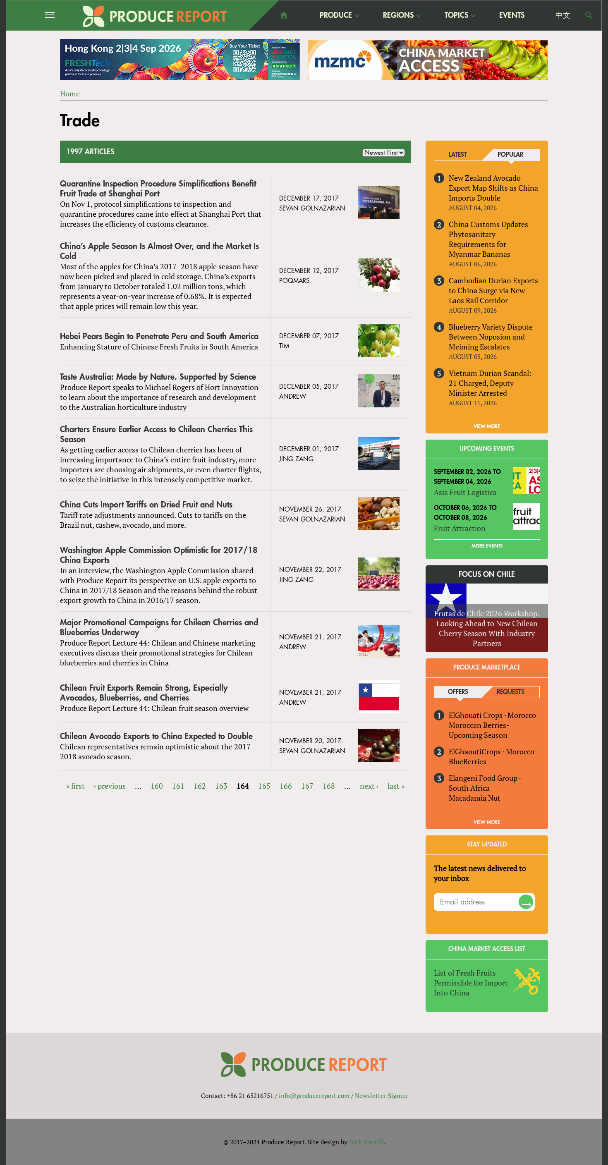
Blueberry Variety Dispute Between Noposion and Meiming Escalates (491, 337)
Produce (336, 16)
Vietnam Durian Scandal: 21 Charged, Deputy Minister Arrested (490, 383)
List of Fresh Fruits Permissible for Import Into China (471, 983)
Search (589, 15)
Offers (458, 692)
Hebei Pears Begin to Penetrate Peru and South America (159, 336)
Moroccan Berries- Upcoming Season (479, 730)
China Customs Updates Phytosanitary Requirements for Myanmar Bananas (488, 239)
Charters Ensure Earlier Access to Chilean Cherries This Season (156, 434)
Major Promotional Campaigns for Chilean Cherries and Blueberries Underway (159, 627)
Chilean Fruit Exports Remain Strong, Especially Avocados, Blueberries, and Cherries (143, 693)
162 (200, 786)
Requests (510, 692)
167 (307, 786)
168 (329, 786)
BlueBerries (467, 761)
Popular (510, 155)
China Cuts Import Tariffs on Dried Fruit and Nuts (146, 504)
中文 (562, 15)
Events (511, 15)
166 (286, 786)
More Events (487, 545)
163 (221, 786)
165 (264, 786)
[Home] (155, 16)
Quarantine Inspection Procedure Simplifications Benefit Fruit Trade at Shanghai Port (158, 188)
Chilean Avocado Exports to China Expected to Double (156, 736)
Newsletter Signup (381, 1095)
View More (487, 822)
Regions (398, 16)
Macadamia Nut (474, 798)
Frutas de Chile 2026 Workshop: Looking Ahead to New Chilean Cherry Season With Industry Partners (487, 628)
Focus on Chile (487, 574)
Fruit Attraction (460, 528)
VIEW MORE (487, 426)
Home (70, 93)
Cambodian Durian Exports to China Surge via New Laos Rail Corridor (493, 290)
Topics (456, 16)
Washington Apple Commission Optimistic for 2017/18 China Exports (159, 555)
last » (396, 786)
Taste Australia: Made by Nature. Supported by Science (158, 377)
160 (157, 786)
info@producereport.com (314, 1095)
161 (178, 786)
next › (369, 786)
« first (75, 786)
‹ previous (110, 786)
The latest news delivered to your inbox (480, 873)
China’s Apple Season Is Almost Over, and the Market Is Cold (159, 251)
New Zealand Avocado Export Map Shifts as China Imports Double (493, 188)
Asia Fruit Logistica (465, 492)
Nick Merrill (366, 1142)
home (284, 15)
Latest (458, 155)
